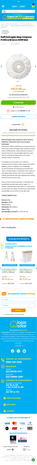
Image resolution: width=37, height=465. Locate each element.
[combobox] (18, 11)
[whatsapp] (23, 124)
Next (35, 269)
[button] (4, 6)
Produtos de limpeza (26, 24)
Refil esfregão (5, 25)
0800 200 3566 (14, 362)
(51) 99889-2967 (14, 377)
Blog (18, 1)
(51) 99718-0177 (14, 371)
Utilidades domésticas (12, 24)
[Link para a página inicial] (3, 24)
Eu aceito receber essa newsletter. (14, 314)
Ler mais (18, 345)
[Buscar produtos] (4, 11)
